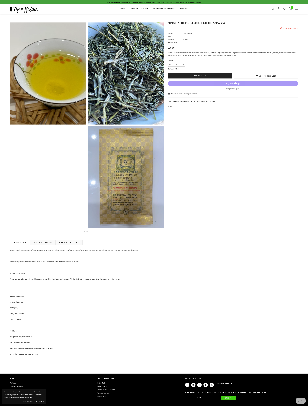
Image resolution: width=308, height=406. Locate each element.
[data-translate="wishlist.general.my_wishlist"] (284, 8)
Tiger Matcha (187, 33)
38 (172, 94)
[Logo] (24, 9)
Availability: (172, 39)
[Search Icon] (273, 8)
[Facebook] (187, 385)
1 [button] (84, 231)
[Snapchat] (205, 385)
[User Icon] (279, 8)
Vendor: (170, 33)
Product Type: (172, 42)
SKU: (169, 36)
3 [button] (89, 231)
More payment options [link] (233, 89)
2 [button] (87, 231)
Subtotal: (171, 69)
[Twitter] (193, 385)
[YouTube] (212, 385)
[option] (48, 73)
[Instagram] (199, 385)
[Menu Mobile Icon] (296, 8)
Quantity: (171, 60)
